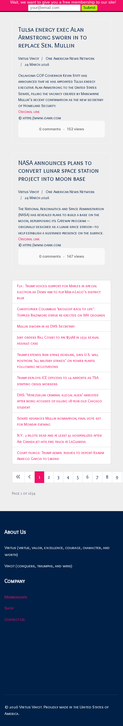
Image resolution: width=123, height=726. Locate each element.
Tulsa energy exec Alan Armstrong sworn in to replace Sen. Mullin (52, 37)
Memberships (15, 597)
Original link (29, 111)
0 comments (50, 129)
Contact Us (14, 619)
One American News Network (70, 58)
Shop (8, 608)
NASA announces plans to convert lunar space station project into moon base (58, 171)
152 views (75, 129)
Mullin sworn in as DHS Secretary (46, 326)
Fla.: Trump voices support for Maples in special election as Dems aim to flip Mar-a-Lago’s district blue (59, 291)
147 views (75, 256)
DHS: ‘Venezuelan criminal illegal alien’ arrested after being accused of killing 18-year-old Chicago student (59, 400)
